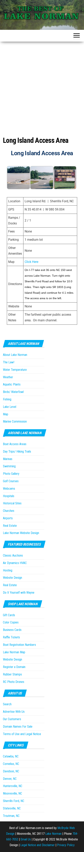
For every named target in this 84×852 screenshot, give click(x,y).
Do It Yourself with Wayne (18, 592)
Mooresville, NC (12, 793)
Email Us (26, 839)
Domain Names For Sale (17, 726)
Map (5, 414)
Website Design (12, 578)
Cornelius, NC (11, 764)
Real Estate (10, 526)
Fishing (7, 399)
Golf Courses (11, 481)
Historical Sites (12, 503)
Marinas (7, 459)
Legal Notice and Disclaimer (37, 845)
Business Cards (12, 630)
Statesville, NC (12, 808)
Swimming (9, 466)
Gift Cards (9, 615)
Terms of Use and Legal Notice (22, 734)
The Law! (8, 362)
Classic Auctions (13, 555)
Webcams (9, 488)
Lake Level (9, 407)
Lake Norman (53, 834)
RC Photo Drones (13, 682)
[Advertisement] (42, 86)
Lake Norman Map (14, 652)
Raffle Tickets (11, 637)
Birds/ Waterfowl (13, 392)
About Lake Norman (15, 355)
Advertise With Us (14, 711)
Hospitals (8, 496)
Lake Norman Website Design (21, 533)
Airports (8, 518)
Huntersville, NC (12, 786)
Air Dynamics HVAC (15, 563)
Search (7, 704)
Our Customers (12, 719)
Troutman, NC (11, 816)
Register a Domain (14, 667)
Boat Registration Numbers (19, 645)
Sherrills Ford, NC (13, 801)
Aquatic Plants (12, 384)
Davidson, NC (11, 771)
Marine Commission (15, 421)
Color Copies (11, 622)
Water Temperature (15, 370)
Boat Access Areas (14, 444)
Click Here (31, 262)
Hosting (7, 570)
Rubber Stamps (12, 674)
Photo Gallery (11, 474)
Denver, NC (10, 779)
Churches (8, 511)
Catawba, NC (11, 756)
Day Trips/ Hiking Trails (17, 451)
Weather (8, 377)
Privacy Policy (66, 845)
